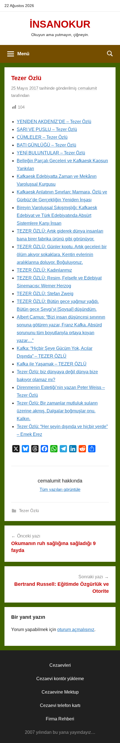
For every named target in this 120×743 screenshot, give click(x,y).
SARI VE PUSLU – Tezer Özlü (47, 129)
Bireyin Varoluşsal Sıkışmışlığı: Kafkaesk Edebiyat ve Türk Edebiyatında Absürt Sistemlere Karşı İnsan (57, 215)
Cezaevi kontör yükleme (60, 678)
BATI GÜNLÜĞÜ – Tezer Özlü (46, 145)
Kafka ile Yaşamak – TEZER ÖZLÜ (52, 364)
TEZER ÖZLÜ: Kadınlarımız (44, 270)
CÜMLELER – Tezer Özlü (42, 137)
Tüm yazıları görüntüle (60, 489)
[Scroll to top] (110, 733)
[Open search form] (110, 53)
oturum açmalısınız (75, 629)
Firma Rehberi (60, 718)
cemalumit (87, 88)
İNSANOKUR (60, 24)
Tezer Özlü (29, 510)
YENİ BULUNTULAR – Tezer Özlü (51, 152)
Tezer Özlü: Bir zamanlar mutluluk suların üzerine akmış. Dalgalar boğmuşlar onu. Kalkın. (57, 411)
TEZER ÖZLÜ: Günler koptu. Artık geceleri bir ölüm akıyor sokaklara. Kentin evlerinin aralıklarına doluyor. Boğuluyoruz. (62, 254)
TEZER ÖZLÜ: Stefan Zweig (45, 293)
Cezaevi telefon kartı (60, 705)
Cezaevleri (60, 665)
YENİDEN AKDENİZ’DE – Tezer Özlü (54, 121)
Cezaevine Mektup (60, 692)
